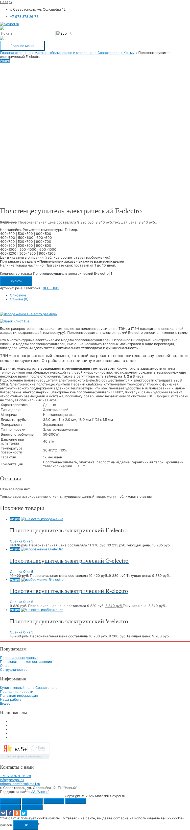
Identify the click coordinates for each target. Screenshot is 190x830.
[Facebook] (10, 813)
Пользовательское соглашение (26, 662)
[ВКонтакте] (3, 813)
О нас (4, 666)
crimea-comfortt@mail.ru (20, 784)
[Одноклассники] (17, 813)
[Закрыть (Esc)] (75, 801)
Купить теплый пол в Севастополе (28, 688)
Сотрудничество (13, 670)
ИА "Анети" (40, 792)
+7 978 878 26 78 (24, 17)
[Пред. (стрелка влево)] (10, 807)
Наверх (6, 2)
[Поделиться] (54, 801)
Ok (26, 825)
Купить (16, 281)
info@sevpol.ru (12, 780)
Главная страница (15, 53)
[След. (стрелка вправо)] (32, 807)
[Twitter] (24, 813)
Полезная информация (19, 695)
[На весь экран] (32, 801)
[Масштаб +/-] (10, 801)
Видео (5, 703)
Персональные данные (19, 658)
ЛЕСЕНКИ (51, 288)
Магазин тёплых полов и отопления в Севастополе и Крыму (84, 53)
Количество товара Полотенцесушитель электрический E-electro (54, 273)
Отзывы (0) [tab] (19, 299)
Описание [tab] (18, 295)
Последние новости (16, 692)
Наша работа (11, 699)
